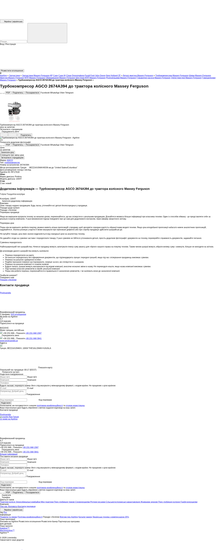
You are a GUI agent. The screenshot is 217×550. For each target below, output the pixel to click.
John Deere (100, 75)
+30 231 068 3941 (33, 338)
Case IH (62, 75)
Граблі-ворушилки (189, 502)
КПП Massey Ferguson (35, 78)
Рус (5, 512)
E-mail (30, 388)
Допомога (12, 506)
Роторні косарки (98, 502)
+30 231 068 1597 (33, 333)
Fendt (87, 75)
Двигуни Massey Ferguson (12, 78)
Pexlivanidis (5, 293)
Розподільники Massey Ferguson (121, 78)
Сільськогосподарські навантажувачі (123, 502)
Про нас (4, 506)
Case (55, 75)
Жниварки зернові (149, 502)
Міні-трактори (47, 502)
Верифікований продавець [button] (13, 312)
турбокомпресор (12, 162)
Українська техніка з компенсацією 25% (110, 517)
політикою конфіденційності (50, 405)
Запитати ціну (7, 152)
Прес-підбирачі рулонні (169, 502)
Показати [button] (20, 333)
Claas (68, 75)
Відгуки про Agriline (69, 517)
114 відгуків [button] (5, 321)
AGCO (10, 160)
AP (51, 75)
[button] (108, 57)
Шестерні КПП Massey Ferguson (91, 78)
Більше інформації (8, 454)
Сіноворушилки (82, 502)
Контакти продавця (27, 506)
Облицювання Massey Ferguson (60, 78)
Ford (92, 75)
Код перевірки (45, 400)
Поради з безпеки (8, 280)
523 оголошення (18, 314)
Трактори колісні (8, 502)
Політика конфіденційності (30, 517)
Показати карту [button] (45, 367)
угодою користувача (75, 405)
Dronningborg (78, 75)
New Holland (112, 75)
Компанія (32, 380)
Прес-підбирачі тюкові (64, 502)
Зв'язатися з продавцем (12, 158)
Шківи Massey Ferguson (200, 75)
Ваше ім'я (32, 377)
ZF (119, 75)
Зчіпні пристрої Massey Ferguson (186, 78)
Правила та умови (8, 517)
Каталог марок (85, 517)
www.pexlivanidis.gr (9, 341)
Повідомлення (33, 394)
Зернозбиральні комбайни (28, 502)
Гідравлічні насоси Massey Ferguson (154, 78)
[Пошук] (47, 33)
